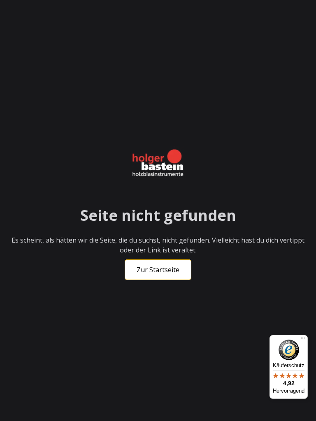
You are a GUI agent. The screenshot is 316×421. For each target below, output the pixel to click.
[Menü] (303, 340)
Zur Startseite (158, 269)
